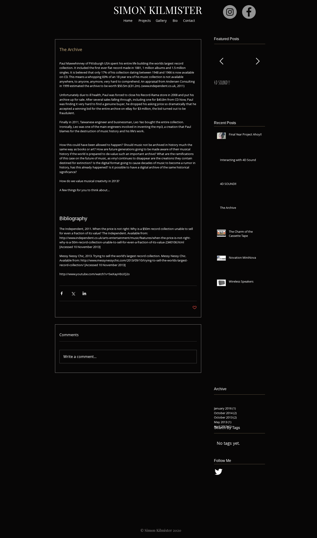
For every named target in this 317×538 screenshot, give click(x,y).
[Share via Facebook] (61, 293)
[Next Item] (258, 61)
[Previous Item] (221, 61)
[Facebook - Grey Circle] (249, 12)
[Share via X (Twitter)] (73, 293)
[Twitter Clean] (218, 471)
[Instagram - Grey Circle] (230, 12)
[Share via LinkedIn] (84, 293)
